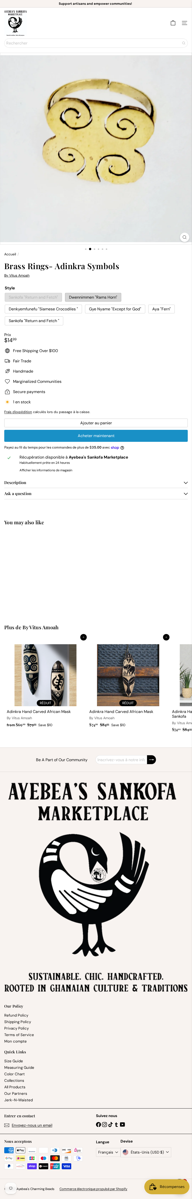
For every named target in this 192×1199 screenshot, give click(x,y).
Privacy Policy (16, 1028)
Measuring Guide (19, 1067)
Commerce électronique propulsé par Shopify (93, 1189)
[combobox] (96, 43)
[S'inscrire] (151, 759)
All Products (15, 1087)
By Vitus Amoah (40, 627)
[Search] (184, 43)
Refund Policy (16, 1015)
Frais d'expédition (18, 412)
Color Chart (14, 1074)
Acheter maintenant (96, 435)
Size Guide (13, 1061)
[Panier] (173, 23)
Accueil (10, 254)
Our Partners (15, 1093)
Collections (14, 1080)
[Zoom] (184, 237)
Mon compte (15, 1041)
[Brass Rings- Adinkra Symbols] (35, 572)
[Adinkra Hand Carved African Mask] (45, 683)
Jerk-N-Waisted (18, 1100)
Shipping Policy (17, 1021)
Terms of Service (19, 1034)
